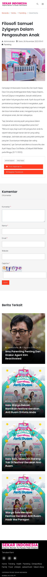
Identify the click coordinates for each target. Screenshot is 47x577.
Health (18, 564)
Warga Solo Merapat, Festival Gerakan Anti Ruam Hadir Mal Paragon (23, 516)
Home (4, 564)
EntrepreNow (37, 564)
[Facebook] (15, 558)
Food (11, 567)
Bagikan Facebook (15, 172)
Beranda (5, 13)
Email (5, 238)
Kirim (6, 282)
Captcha (6, 263)
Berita (13, 13)
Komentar (6, 207)
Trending (11, 564)
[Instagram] (4, 558)
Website (5, 251)
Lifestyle (17, 567)
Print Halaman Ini (15, 167)
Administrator (12, 348)
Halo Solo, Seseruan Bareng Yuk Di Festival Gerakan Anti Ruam (23, 462)
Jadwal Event (27, 567)
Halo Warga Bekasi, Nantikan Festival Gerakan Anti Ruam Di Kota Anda (22, 408)
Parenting (22, 13)
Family (4, 567)
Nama (5, 226)
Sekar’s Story (39, 567)
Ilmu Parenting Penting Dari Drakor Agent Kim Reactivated (22, 355)
